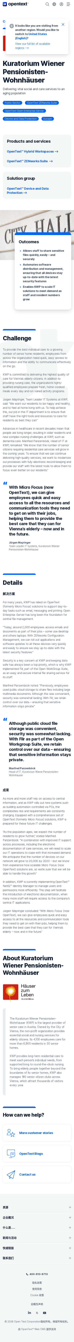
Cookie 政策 (37, 1295)
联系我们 (8, 1258)
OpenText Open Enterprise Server (24, 110)
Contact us (27, 1174)
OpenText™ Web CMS (33, 1329)
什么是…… (9, 1227)
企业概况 (8, 1217)
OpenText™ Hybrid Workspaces (30, 151)
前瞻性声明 (37, 1304)
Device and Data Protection (21, 118)
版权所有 (45, 1321)
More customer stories (36, 1133)
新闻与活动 (10, 1238)
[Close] (62, 24)
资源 (5, 1207)
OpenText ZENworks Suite (42, 102)
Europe (48, 118)
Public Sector (12, 102)
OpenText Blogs (31, 1153)
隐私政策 (37, 1282)
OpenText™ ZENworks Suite (27, 161)
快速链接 (8, 1248)
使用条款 (37, 1288)
